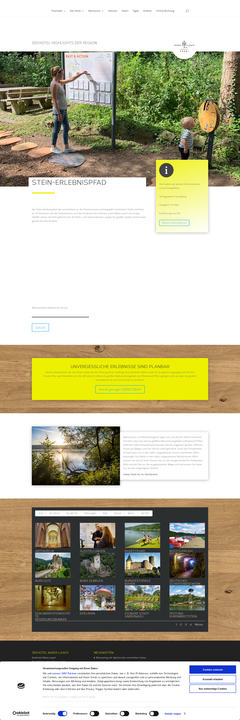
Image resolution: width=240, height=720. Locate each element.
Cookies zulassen (213, 669)
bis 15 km (55, 513)
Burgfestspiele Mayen (137, 582)
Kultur (117, 513)
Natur (131, 513)
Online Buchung (165, 11)
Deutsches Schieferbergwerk (185, 582)
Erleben (147, 11)
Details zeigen (173, 713)
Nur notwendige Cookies (213, 688)
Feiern (125, 11)
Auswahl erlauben (212, 679)
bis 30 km (72, 513)
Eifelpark (87, 613)
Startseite (56, 11)
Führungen (90, 513)
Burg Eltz (43, 581)
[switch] (94, 713)
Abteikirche (44, 551)
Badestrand (135, 551)
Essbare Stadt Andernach (137, 615)
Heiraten (112, 11)
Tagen (136, 11)
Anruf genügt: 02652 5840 (120, 389)
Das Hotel (75, 11)
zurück (40, 327)
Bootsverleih (180, 551)
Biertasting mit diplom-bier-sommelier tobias (121, 657)
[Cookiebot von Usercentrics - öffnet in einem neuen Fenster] (21, 713)
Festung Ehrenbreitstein (183, 615)
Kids (105, 513)
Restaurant (94, 11)
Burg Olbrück (91, 581)
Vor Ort (145, 513)
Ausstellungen (92, 551)
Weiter (199, 624)
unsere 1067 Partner (64, 673)
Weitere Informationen (174, 222)
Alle (41, 513)
